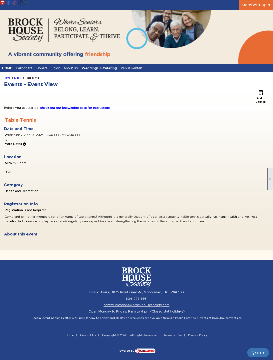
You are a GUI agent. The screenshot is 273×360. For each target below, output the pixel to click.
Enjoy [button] (56, 68)
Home (7, 78)
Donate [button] (42, 68)
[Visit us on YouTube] (2, 2)
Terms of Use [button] (172, 335)
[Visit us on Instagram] (14, 2)
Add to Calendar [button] (261, 96)
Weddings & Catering (99, 68)
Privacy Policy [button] (197, 335)
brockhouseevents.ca (227, 317)
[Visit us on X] (20, 2)
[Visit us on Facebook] (8, 2)
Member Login (256, 5)
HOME (7, 68)
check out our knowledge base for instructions (75, 107)
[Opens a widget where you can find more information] (258, 353)
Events (17, 78)
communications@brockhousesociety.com (136, 305)
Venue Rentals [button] (131, 68)
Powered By (126, 350)
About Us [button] (71, 68)
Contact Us (88, 335)
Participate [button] (24, 68)
